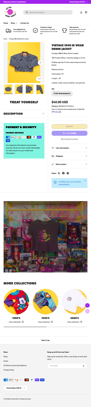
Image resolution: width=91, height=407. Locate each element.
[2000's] (74, 301)
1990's (45, 318)
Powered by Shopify (25, 399)
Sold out (69, 126)
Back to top (45, 340)
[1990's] (45, 301)
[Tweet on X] (59, 173)
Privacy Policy (9, 370)
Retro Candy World (13, 399)
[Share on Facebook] (63, 173)
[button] (86, 12)
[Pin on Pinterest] (68, 173)
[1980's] (16, 301)
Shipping (55, 106)
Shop (6, 356)
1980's (16, 318)
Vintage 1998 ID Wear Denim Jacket (19, 39)
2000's (74, 318)
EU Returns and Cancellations (15, 365)
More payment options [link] (69, 139)
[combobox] (48, 12)
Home (6, 23)
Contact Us (24, 23)
